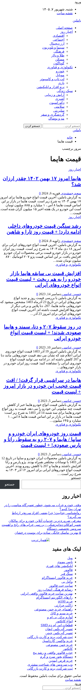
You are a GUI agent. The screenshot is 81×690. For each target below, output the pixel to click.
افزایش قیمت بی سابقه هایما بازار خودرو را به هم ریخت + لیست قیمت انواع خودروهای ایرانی (43, 279)
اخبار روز (66, 31)
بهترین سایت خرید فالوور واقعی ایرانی (47, 593)
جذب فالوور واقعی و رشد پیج (53, 652)
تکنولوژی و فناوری (60, 67)
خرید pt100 (65, 601)
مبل (70, 558)
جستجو (76, 478)
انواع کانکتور (64, 621)
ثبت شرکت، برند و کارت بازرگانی (50, 637)
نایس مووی (65, 562)
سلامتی (59, 106)
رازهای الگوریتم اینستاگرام (54, 597)
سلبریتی (58, 110)
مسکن (59, 59)
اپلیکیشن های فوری (59, 566)
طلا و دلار (57, 55)
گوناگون (58, 63)
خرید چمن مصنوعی (59, 645)
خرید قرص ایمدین (61, 660)
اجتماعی (58, 39)
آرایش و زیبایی (54, 95)
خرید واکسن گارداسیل (57, 641)
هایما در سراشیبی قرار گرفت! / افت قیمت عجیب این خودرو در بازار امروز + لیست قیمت (42, 385)
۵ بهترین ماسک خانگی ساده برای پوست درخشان (48, 532)
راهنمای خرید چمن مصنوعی (53, 609)
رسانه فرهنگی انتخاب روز (55, 589)
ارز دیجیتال (56, 43)
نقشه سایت (65, 13)
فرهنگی (59, 51)
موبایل (60, 75)
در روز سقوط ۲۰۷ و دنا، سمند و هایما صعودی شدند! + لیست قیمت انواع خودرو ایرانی (42, 332)
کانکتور (68, 649)
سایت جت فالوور (61, 585)
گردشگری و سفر (52, 114)
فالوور (68, 570)
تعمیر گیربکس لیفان (59, 629)
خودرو (60, 71)
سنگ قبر (67, 574)
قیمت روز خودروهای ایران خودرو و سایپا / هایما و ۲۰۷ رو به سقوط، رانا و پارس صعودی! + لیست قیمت (42, 439)
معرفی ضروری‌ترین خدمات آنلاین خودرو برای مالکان (45, 521)
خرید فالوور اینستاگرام (57, 578)
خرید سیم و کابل (61, 613)
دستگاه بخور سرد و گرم (56, 656)
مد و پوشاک (56, 118)
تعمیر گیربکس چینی (59, 633)
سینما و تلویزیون (53, 47)
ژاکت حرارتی (63, 605)
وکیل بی (67, 581)
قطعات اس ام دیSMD (57, 625)
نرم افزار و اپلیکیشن (50, 87)
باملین (77, 20)
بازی (61, 83)
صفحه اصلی (64, 27)
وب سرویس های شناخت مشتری (50, 664)
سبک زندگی (65, 91)
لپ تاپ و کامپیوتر (52, 79)
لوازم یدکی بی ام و (60, 617)
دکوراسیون (56, 102)
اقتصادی (58, 35)
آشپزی (59, 99)
